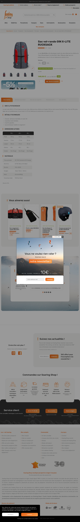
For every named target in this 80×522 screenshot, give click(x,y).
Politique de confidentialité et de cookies (27, 518)
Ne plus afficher (58, 236)
